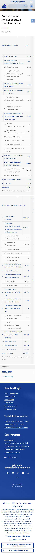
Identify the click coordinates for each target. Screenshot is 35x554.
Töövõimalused (10, 396)
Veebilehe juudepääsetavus (14, 449)
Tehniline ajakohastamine (14, 424)
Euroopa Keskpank (11, 393)
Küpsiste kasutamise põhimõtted (16, 446)
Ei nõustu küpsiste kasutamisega (18, 550)
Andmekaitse (9, 440)
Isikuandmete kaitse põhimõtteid (18, 536)
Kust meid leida (10, 409)
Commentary (7, 377)
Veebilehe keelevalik (12, 452)
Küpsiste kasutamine (19, 539)
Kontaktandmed (10, 406)
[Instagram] (18, 473)
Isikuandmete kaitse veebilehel (16, 443)
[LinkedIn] (13, 473)
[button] (31, 2)
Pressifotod (8, 403)
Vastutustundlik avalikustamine (16, 428)
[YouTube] (23, 473)
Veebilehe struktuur (11, 457)
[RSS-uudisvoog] (18, 477)
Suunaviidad (9, 400)
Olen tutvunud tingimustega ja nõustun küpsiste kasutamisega (19, 545)
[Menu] (31, 6)
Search (25, 5)
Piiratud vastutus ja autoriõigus (16, 421)
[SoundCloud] (28, 473)
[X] (8, 473)
